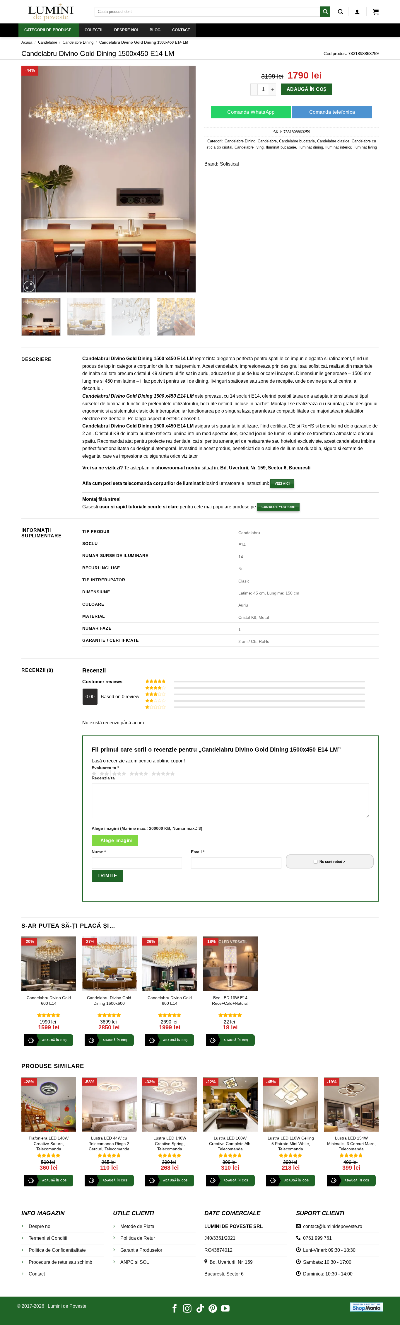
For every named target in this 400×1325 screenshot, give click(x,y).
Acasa (26, 42)
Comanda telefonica (332, 112)
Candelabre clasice (333, 141)
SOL (144, 1262)
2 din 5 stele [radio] (103, 774)
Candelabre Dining (78, 42)
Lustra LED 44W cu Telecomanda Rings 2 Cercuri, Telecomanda (109, 1143)
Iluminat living (365, 147)
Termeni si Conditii (48, 1238)
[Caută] (340, 12)
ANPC (127, 1262)
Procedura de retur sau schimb (60, 1262)
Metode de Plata (137, 1226)
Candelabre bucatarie (297, 141)
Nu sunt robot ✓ (332, 862)
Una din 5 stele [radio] (93, 774)
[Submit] (325, 11)
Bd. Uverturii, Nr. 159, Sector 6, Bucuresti (265, 467)
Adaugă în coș (307, 89)
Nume (99, 851)
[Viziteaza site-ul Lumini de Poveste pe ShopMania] (366, 1306)
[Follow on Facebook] (174, 1309)
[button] (357, 11)
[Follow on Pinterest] (212, 1309)
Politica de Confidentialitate (57, 1250)
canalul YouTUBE (278, 507)
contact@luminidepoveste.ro (331, 1226)
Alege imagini (116, 840)
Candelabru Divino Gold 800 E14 (170, 1000)
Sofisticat (229, 163)
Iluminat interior (338, 147)
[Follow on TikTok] (200, 1309)
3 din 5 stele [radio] (118, 774)
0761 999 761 (316, 1238)
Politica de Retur (137, 1238)
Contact (37, 1273)
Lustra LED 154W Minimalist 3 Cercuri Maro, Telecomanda (351, 1143)
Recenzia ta (103, 778)
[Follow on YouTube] (225, 1309)
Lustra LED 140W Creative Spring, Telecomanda (169, 1143)
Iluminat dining (310, 147)
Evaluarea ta (105, 767)
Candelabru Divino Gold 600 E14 (49, 1000)
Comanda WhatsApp (250, 112)
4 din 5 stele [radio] (138, 774)
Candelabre (47, 42)
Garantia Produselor (141, 1250)
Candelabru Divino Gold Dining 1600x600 (109, 1000)
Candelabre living (249, 147)
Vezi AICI (282, 483)
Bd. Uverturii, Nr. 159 (230, 1262)
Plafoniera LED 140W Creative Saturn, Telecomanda (49, 1143)
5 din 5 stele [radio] (162, 774)
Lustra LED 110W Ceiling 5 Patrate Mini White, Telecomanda (291, 1143)
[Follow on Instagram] (187, 1309)
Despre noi (40, 1226)
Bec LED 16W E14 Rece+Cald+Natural (230, 1000)
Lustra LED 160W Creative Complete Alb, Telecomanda (230, 1143)
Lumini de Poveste (67, 1306)
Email (197, 851)
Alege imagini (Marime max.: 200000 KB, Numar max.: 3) (147, 828)
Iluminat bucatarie (281, 147)
